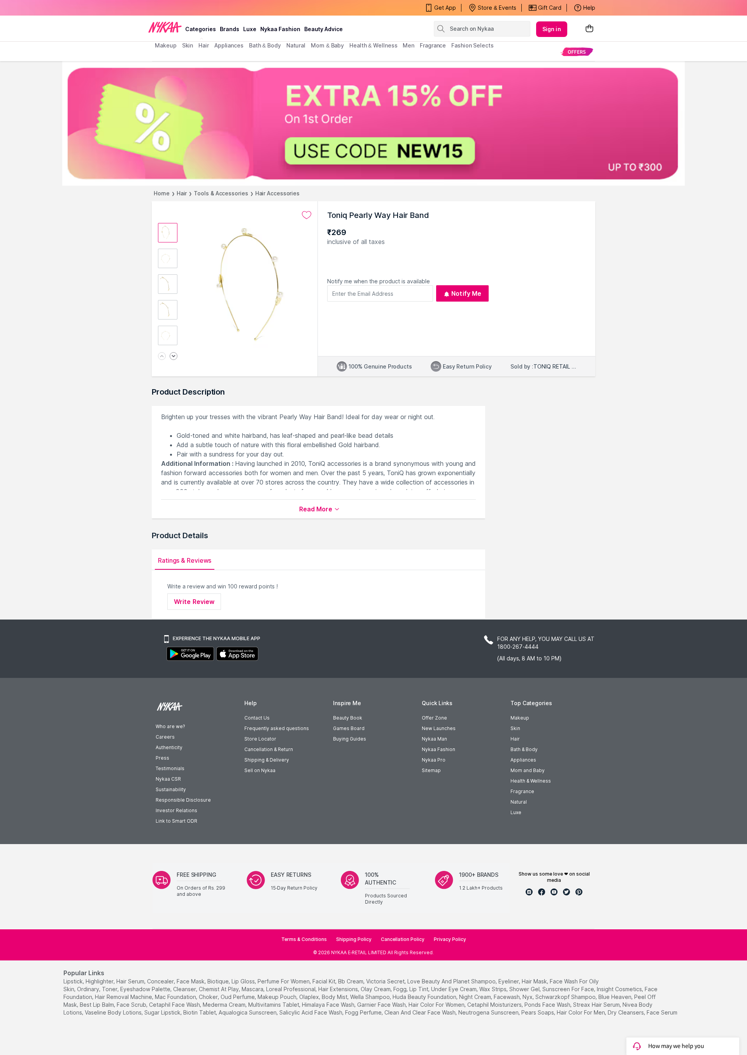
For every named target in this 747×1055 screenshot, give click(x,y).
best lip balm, (97, 1004)
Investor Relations (176, 810)
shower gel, (525, 989)
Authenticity (169, 747)
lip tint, (419, 989)
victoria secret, (386, 981)
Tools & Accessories (221, 193)
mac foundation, (176, 997)
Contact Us (257, 718)
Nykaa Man (434, 739)
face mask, (191, 981)
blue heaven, (615, 997)
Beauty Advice (323, 29)
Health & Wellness (530, 781)
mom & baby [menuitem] (327, 45)
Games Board (349, 728)
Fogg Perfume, (364, 1012)
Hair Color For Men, (581, 1012)
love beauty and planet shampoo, (452, 981)
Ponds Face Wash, (548, 1004)
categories (200, 29)
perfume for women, (284, 981)
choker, (209, 997)
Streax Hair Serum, (597, 1004)
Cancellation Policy (402, 939)
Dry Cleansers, (626, 1012)
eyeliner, (509, 981)
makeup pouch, (278, 997)
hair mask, (535, 981)
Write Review (194, 602)
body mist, (335, 997)
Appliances (523, 760)
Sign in (551, 29)
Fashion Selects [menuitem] (472, 45)
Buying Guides (349, 739)
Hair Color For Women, (437, 1004)
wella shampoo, (370, 997)
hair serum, (131, 981)
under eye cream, (454, 989)
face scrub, (132, 1004)
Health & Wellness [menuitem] (373, 45)
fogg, (400, 989)
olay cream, (376, 989)
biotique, (218, 981)
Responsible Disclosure (183, 800)
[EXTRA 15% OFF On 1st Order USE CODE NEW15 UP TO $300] (373, 123)
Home (162, 193)
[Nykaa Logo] (165, 27)
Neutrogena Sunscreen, (489, 1012)
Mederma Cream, (225, 1004)
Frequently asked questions (276, 728)
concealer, (161, 981)
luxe (249, 29)
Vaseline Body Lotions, (114, 1012)
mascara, (253, 989)
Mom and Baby (527, 770)
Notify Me (466, 293)
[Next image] (173, 356)
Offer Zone (434, 718)
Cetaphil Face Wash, (175, 1004)
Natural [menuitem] (295, 45)
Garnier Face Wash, (382, 1004)
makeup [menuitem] (165, 45)
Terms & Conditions (304, 939)
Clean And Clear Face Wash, (420, 1012)
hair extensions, (338, 989)
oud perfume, (238, 997)
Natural (518, 802)
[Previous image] (162, 356)
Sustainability (171, 789)
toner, (110, 989)
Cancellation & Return (268, 749)
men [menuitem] (408, 45)
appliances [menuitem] (229, 45)
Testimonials (170, 768)
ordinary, (88, 989)
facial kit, (324, 981)
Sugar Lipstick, (163, 1012)
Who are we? (170, 726)
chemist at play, (219, 989)
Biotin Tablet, (200, 1012)
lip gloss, (243, 981)
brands (229, 29)
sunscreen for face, (568, 989)
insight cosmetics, (620, 989)
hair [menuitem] (203, 45)
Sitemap (431, 770)
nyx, (528, 997)
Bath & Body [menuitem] (265, 45)
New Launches (439, 728)
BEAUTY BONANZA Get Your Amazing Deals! (217, 8)
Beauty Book (347, 718)
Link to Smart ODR (176, 821)
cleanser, (185, 989)
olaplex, (309, 997)
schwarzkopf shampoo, (566, 997)
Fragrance (522, 791)
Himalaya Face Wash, (329, 1004)
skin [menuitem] (187, 45)
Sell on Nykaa (259, 770)
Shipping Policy (354, 939)
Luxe (515, 812)
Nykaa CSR (168, 779)
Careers (165, 737)
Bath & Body (524, 749)
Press (162, 758)
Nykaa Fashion (280, 29)
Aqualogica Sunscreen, (248, 1012)
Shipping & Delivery (266, 760)
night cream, (475, 997)
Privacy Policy (450, 939)
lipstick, (73, 981)
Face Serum (662, 1012)
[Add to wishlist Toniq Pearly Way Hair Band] (306, 215)
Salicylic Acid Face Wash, (311, 1012)
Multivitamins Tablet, (274, 1004)
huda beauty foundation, (425, 997)
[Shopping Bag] (589, 29)
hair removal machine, (124, 997)
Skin (515, 728)
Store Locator (260, 739)
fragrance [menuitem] (433, 45)
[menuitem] (576, 51)
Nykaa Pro (433, 760)
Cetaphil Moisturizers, (495, 1004)
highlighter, (100, 981)
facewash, (507, 997)
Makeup (519, 718)
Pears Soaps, (538, 1012)
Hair (182, 193)
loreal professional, (291, 989)
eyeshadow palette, (146, 989)
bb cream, (351, 981)
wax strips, (493, 989)
